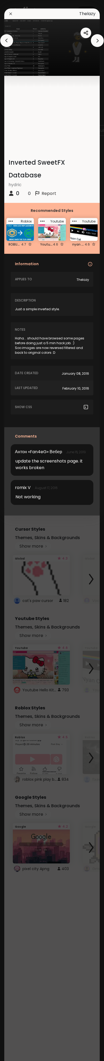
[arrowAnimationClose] (6, 40)
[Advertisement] (21, 530)
